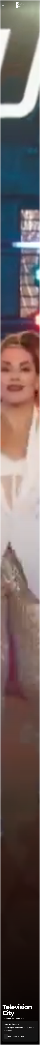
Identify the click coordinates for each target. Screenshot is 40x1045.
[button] (3, 5)
